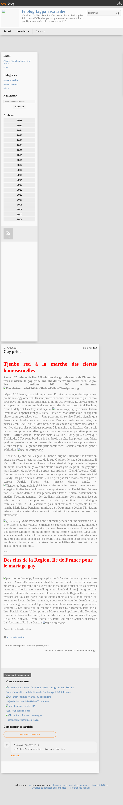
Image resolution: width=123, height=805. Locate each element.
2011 (19, 194)
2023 (19, 135)
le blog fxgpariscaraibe (43, 11)
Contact (40, 31)
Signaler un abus (87, 785)
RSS (8, 238)
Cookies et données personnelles (49, 787)
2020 (19, 150)
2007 (19, 214)
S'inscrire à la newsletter (17, 675)
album (6, 88)
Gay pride (12, 351)
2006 (19, 219)
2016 (19, 169)
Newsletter (23, 31)
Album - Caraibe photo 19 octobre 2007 (18, 62)
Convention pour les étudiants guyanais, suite (28, 645)
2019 (19, 155)
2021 (19, 145)
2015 (19, 174)
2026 (19, 120)
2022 (19, 140)
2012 (19, 189)
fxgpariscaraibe (11, 80)
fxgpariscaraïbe (11, 84)
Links (6, 67)
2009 (19, 204)
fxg (29, 785)
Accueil (7, 31)
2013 (19, 184)
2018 (19, 160)
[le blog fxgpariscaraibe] (10, 18)
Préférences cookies (79, 787)
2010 (19, 199)
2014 (19, 179)
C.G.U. (102, 785)
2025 (19, 125)
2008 (19, 209)
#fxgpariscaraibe (15, 637)
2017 (19, 165)
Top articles (59, 785)
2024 (19, 130)
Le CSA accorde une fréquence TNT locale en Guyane (68, 650)
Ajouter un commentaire (30, 734)
